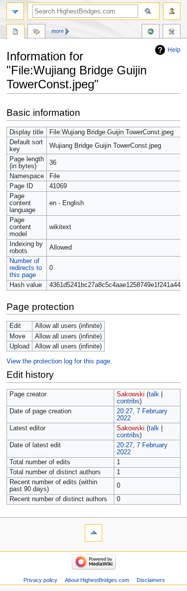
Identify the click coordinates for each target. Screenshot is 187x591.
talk (154, 394)
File (15, 32)
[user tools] (172, 11)
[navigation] (15, 11)
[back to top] (93, 533)
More (57, 31)
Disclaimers (151, 580)
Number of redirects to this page (25, 268)
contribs (128, 401)
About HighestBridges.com (97, 580)
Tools (171, 32)
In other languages (150, 32)
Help (174, 49)
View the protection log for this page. (59, 361)
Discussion (36, 32)
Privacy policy (40, 580)
